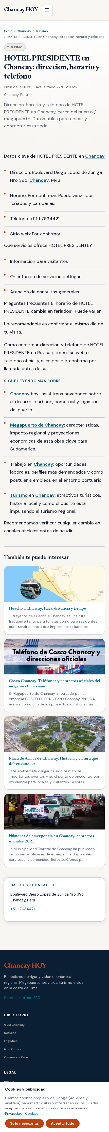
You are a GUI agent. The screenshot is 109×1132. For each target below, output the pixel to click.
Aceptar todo (62, 1123)
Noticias (10, 1033)
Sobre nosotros (17, 997)
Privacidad (13, 1113)
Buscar (9, 1082)
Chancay (23, 31)
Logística (10, 1041)
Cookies (32, 1113)
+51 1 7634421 (22, 909)
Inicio (8, 31)
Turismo (41, 31)
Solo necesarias (24, 1123)
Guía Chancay (14, 1025)
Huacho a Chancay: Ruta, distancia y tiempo (47, 609)
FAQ (37, 997)
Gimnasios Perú (16, 1057)
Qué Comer (13, 1049)
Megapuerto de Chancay (37, 425)
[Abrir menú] (47, 10)
